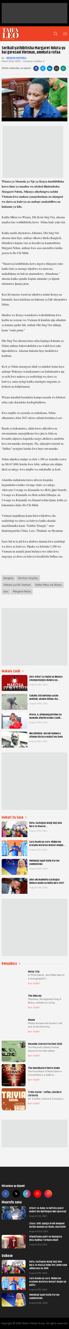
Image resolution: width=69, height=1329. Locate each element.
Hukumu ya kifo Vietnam (17, 584)
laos (6, 591)
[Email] (56, 68)
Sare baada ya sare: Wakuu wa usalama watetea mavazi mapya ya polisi (47, 1281)
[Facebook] (36, 68)
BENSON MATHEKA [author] (16, 58)
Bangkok (8, 578)
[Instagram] (48, 1193)
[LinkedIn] (49, 68)
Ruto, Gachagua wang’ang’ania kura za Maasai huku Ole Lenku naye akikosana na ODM (48, 1265)
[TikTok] (27, 1194)
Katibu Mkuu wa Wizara (48, 584)
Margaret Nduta (22, 591)
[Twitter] (16, 1193)
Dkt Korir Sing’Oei (28, 578)
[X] (43, 68)
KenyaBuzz (9, 963)
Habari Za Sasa (12, 817)
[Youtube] (37, 1194)
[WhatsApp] (63, 68)
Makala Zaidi (11, 671)
